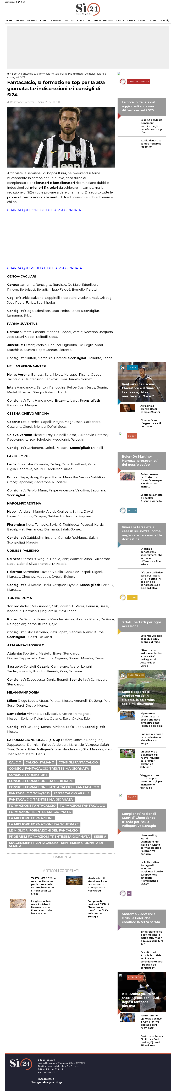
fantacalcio (87, 787)
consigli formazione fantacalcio (40, 787)
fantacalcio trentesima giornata (41, 799)
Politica (69, 21)
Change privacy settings (46, 1082)
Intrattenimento (103, 21)
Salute (120, 21)
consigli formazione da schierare (41, 781)
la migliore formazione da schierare (44, 824)
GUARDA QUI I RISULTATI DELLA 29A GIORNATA (44, 268)
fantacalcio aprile (72, 793)
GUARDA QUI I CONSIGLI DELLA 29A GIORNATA (44, 210)
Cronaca (32, 21)
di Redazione (15, 102)
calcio (15, 762)
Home (9, 21)
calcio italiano (39, 762)
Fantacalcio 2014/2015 (29, 793)
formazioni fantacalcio (82, 806)
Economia (56, 21)
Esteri (43, 21)
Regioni (20, 21)
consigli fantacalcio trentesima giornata (49, 769)
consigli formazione (28, 775)
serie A (100, 837)
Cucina (152, 21)
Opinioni (164, 21)
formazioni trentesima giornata (40, 812)
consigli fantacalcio (78, 762)
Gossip (80, 21)
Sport (141, 21)
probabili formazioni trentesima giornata (49, 837)
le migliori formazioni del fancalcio (43, 830)
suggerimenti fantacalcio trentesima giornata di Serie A (56, 844)
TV (89, 21)
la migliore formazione (31, 818)
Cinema (131, 21)
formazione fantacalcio (32, 806)
